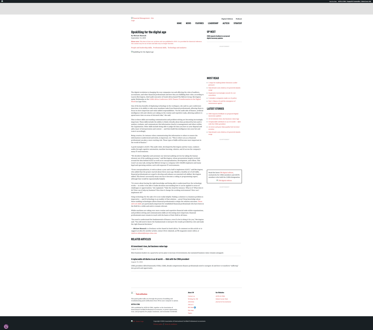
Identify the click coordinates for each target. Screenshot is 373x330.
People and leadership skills (141, 48)
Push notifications (141, 294)
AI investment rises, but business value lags (223, 119)
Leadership (213, 23)
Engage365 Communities (353, 1)
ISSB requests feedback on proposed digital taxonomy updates (218, 37)
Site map (191, 310)
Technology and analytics (177, 48)
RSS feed (191, 307)
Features (199, 23)
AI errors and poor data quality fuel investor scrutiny (224, 128)
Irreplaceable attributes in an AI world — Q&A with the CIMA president (224, 123)
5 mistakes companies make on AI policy (222, 98)
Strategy (238, 23)
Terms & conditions (171, 324)
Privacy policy (158, 324)
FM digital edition (226, 172)
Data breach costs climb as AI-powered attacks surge (224, 133)
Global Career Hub (366, 1)
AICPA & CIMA (342, 1)
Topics (190, 313)
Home (179, 23)
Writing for (193, 299)
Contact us (191, 296)
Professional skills (159, 48)
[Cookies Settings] (6, 326)
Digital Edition (227, 19)
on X (190, 304)
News (188, 23)
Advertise (191, 302)
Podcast (239, 19)
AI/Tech (226, 23)
